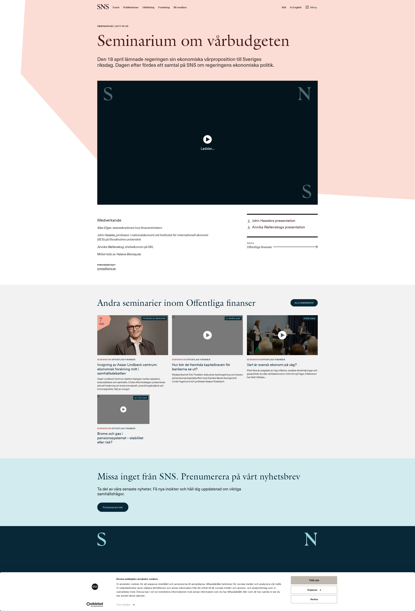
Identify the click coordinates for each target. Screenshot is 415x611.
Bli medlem (180, 7)
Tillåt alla (314, 580)
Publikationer (131, 7)
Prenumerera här (113, 507)
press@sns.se (106, 268)
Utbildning (148, 7)
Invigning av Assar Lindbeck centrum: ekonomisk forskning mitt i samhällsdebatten (127, 369)
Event (116, 7)
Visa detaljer (123, 604)
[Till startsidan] (103, 7)
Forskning (164, 7)
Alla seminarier (304, 302)
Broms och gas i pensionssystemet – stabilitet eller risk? (120, 438)
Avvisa (314, 599)
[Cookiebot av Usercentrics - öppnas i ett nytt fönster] (95, 604)
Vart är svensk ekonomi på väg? (272, 364)
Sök (284, 7)
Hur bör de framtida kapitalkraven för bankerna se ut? (201, 366)
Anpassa (312, 589)
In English (296, 7)
